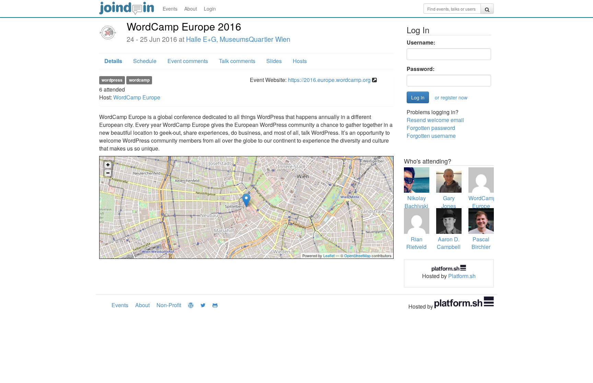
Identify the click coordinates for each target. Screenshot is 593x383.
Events (170, 8)
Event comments (187, 61)
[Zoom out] (108, 173)
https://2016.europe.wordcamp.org (329, 80)
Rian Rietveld (416, 243)
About (190, 8)
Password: (420, 69)
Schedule (144, 61)
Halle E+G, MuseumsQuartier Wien (238, 39)
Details (113, 61)
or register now (451, 97)
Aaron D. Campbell (449, 243)
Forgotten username (431, 136)
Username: (421, 42)
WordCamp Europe (136, 97)
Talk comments (237, 61)
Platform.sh (462, 276)
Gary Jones (448, 202)
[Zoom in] (108, 164)
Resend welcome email (435, 120)
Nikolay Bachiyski (416, 202)
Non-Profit (168, 305)
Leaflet (329, 255)
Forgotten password (431, 128)
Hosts (300, 61)
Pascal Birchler (481, 243)
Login (210, 8)
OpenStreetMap (357, 255)
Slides (274, 61)
